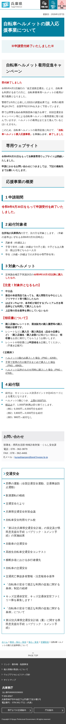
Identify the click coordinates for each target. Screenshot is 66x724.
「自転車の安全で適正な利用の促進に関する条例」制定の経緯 (33, 586)
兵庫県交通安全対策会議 (21, 511)
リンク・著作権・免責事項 (16, 664)
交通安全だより (15, 503)
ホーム (5, 642)
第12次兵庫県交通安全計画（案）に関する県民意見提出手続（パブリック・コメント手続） (33, 624)
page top (33, 655)
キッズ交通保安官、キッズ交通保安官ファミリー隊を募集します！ (33, 598)
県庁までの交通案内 (17, 710)
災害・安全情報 (62, 7)
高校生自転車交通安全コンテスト (26, 551)
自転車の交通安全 (16, 568)
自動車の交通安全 (16, 543)
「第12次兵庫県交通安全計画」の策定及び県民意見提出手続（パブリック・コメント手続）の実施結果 (33, 532)
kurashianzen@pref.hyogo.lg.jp (31, 457)
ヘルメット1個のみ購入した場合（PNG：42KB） (31, 358)
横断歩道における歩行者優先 (23, 560)
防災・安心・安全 (18, 642)
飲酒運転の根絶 (15, 495)
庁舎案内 (49, 710)
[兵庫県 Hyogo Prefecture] (12, 5)
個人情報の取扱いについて (16, 669)
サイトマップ (10, 680)
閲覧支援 (44, 7)
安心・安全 (33, 642)
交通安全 (12, 473)
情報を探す (53, 7)
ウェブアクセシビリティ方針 (17, 674)
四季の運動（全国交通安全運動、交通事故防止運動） (33, 485)
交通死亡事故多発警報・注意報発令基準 (30, 576)
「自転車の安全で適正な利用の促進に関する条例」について (33, 610)
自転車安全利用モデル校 (21, 519)
